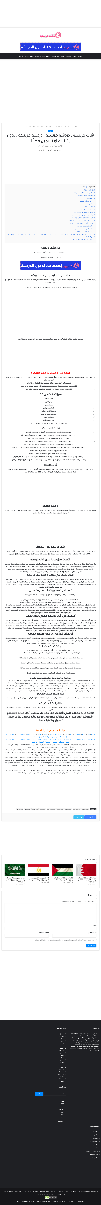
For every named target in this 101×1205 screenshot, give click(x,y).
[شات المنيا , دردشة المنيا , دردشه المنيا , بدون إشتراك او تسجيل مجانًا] (38, 870)
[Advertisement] (50, 14)
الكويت (66, 734)
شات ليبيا (63, 1064)
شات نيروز (95, 1131)
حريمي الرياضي (55, 56)
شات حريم (95, 1144)
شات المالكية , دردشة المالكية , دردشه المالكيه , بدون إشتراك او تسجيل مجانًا (87, 879)
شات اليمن (63, 1067)
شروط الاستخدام (61, 1201)
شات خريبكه (35, 809)
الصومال (41, 737)
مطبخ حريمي (29, 56)
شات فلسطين (62, 1036)
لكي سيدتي (37, 56)
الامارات (45, 734)
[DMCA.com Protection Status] (51, 1198)
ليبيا (50, 734)
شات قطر (63, 1055)
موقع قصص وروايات (92, 1151)
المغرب (39, 734)
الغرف (68, 126)
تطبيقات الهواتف (66, 56)
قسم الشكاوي (46, 1201)
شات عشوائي (94, 1141)
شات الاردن (63, 1034)
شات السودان (62, 1069)
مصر (88, 734)
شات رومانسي (94, 1158)
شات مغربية (20, 809)
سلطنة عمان (10, 734)
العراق (67, 737)
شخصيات (79, 56)
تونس (54, 734)
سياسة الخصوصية (36, 1201)
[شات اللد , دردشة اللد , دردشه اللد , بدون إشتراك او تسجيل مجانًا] (62, 870)
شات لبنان (63, 1041)
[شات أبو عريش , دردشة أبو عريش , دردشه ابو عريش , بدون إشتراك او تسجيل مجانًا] (15, 870)
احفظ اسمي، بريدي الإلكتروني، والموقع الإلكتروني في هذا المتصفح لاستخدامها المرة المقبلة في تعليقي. (65, 940)
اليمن (17, 734)
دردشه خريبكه (68, 809)
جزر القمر (34, 737)
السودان (23, 734)
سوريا (93, 734)
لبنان (71, 734)
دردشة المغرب (85, 809)
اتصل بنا (54, 1201)
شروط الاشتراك (71, 1201)
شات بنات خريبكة (51, 809)
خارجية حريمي (46, 56)
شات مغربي (27, 809)
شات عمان (63, 1062)
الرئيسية (73, 126)
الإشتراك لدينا (80, 1201)
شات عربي (95, 1138)
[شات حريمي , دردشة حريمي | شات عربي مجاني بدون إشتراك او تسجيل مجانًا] (50, 35)
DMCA (19, 1201)
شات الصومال (62, 1072)
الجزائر (59, 734)
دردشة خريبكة (76, 809)
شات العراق (63, 1043)
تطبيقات (60, 1121)
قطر (34, 734)
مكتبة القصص (94, 1154)
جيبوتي (54, 737)
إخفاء (85, 187)
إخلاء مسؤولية (26, 1201)
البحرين (29, 734)
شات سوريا (63, 1038)
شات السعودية (62, 1045)
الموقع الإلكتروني (43, 932)
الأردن (84, 734)
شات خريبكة (42, 809)
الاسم (94, 925)
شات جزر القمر (62, 1074)
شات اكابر (95, 1148)
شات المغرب (60, 809)
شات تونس (63, 1053)
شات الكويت (62, 1060)
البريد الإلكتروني (91, 932)
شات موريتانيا (62, 1079)
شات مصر (63, 1081)
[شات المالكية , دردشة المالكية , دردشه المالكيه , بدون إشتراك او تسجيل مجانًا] (86, 870)
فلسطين (61, 737)
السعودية (78, 734)
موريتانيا (47, 737)
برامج (74, 56)
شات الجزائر (63, 1048)
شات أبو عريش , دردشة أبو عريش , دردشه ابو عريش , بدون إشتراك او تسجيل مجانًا (15, 879)
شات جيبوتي (62, 1076)
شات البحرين (62, 1057)
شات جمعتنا (94, 1135)
